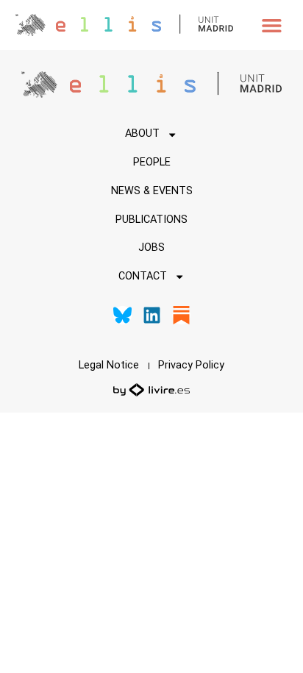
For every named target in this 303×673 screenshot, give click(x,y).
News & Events (152, 191)
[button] (272, 24)
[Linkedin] (152, 315)
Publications (151, 219)
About (142, 133)
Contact (142, 276)
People (152, 162)
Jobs (151, 247)
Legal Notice (109, 365)
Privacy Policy (191, 365)
